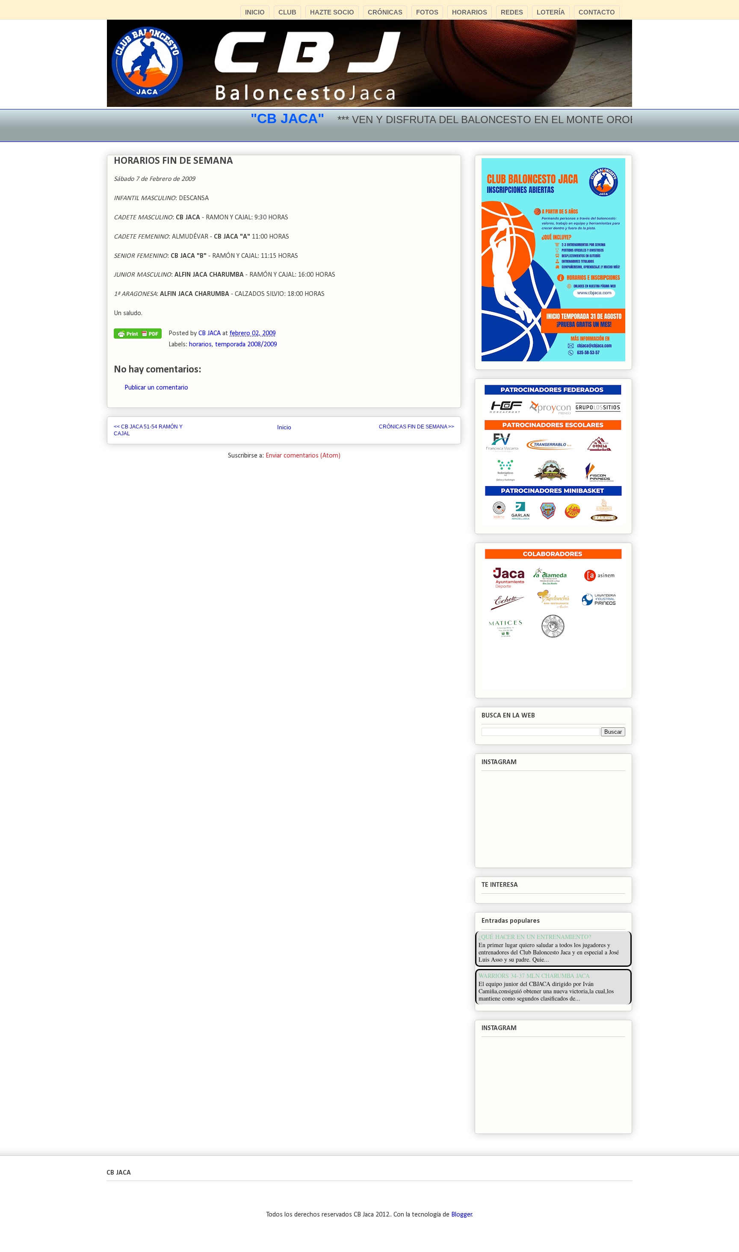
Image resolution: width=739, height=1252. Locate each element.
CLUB (287, 12)
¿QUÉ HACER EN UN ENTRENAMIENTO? (535, 937)
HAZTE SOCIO (332, 12)
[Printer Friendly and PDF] (138, 335)
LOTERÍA (551, 12)
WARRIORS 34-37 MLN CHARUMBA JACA (534, 975)
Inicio (284, 427)
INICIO (255, 12)
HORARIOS (469, 12)
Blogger (461, 1214)
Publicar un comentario (156, 387)
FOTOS (427, 12)
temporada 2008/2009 (246, 344)
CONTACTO (597, 12)
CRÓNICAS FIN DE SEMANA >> (416, 427)
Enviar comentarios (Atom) (303, 455)
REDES (512, 12)
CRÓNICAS (385, 12)
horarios (200, 344)
